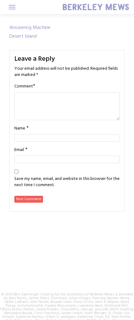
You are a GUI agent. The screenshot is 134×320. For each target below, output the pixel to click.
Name (19, 128)
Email (19, 150)
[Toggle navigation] (12, 7)
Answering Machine (29, 28)
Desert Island (23, 36)
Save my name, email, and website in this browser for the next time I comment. (67, 182)
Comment (23, 86)
